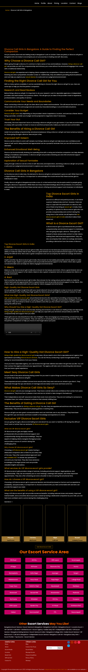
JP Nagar (13, 566)
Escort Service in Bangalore (32, 627)
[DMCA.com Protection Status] (54, 664)
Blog (27, 644)
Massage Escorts (30, 652)
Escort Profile (8, 637)
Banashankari (55, 592)
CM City (55, 599)
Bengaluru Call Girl (56, 635)
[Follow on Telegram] (68, 645)
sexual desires (31, 77)
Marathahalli (55, 586)
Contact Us (8, 660)
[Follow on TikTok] (79, 642)
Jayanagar (55, 573)
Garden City (34, 605)
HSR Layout (55, 560)
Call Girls (17, 630)
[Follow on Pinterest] (75, 642)
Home (37, 3)
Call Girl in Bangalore (20, 635)
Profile (43, 3)
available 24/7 (12, 458)
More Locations (44, 619)
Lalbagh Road (76, 579)
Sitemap (28, 660)
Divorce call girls (10, 72)
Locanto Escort (77, 627)
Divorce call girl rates (11, 114)
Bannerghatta (13, 573)
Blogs (80, 3)
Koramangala (76, 560)
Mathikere (76, 586)
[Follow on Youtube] (72, 642)
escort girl (68, 207)
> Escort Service (28, 637)
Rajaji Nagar (55, 579)
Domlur (76, 566)
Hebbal (13, 612)
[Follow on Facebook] (68, 642)
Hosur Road (34, 579)
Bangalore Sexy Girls (71, 635)
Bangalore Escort (65, 627)
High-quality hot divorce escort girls (17, 298)
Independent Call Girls (64, 630)
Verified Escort (26, 630)
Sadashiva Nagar (34, 586)
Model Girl (8, 655)
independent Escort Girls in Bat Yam (56, 669)
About (50, 3)
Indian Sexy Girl (49, 630)
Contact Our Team (31, 647)
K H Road (55, 605)
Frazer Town (13, 586)
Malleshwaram (13, 579)
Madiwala (76, 592)
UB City (34, 560)
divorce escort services (29, 358)
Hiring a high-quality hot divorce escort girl (19, 312)
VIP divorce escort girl (20, 450)
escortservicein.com (15, 669)
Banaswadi (13, 592)
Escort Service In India (37, 632)
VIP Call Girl (8, 630)
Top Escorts (19, 637)
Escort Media (29, 649)
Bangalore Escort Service (13, 627)
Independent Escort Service (39, 635)
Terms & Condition (31, 655)
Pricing (56, 3)
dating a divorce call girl (32, 406)
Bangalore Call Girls (50, 627)
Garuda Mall (34, 592)
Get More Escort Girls (44, 547)
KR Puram (34, 566)
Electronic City (55, 566)
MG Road (13, 560)
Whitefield (34, 599)
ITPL (55, 612)
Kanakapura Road (76, 605)
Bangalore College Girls (54, 632)
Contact (72, 3)
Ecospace (76, 599)
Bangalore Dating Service (20, 632)
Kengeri (76, 573)
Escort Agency (38, 630)
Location (64, 3)
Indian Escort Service (71, 632)
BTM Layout (13, 605)
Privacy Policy (30, 658)
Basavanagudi (76, 612)
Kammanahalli (34, 612)
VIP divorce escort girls (40, 424)
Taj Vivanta (13, 599)
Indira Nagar (34, 573)
